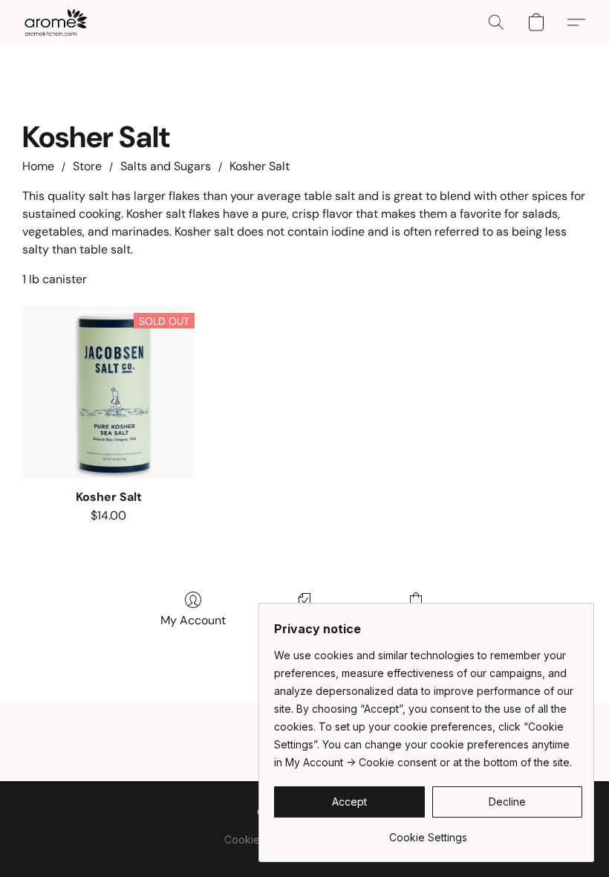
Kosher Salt (259, 166)
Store (87, 166)
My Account (193, 620)
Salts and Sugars (165, 166)
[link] (428, 832)
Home (38, 166)
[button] (56, 22)
